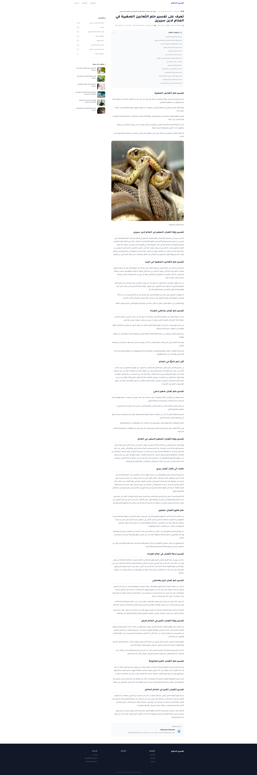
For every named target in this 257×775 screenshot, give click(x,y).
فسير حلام (177, 3)
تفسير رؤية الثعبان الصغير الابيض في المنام (169, 58)
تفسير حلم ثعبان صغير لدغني (173, 54)
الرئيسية (92, 3)
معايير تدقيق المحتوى (91, 758)
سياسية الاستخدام (91, 761)
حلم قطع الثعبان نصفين (175, 65)
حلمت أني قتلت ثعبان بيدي (174, 62)
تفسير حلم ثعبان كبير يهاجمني (173, 72)
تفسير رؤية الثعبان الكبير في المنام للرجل (170, 76)
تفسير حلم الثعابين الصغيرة (174, 37)
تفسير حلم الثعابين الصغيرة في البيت (171, 44)
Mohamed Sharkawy (176, 25)
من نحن (76, 3)
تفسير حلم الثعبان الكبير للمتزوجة (172, 79)
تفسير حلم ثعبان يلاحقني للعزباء (172, 47)
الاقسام (84, 3)
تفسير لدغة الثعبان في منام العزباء (172, 69)
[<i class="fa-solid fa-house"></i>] (182, 12)
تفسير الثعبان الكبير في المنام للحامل (171, 83)
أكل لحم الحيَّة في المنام (175, 51)
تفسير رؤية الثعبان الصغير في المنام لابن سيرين (168, 40)
